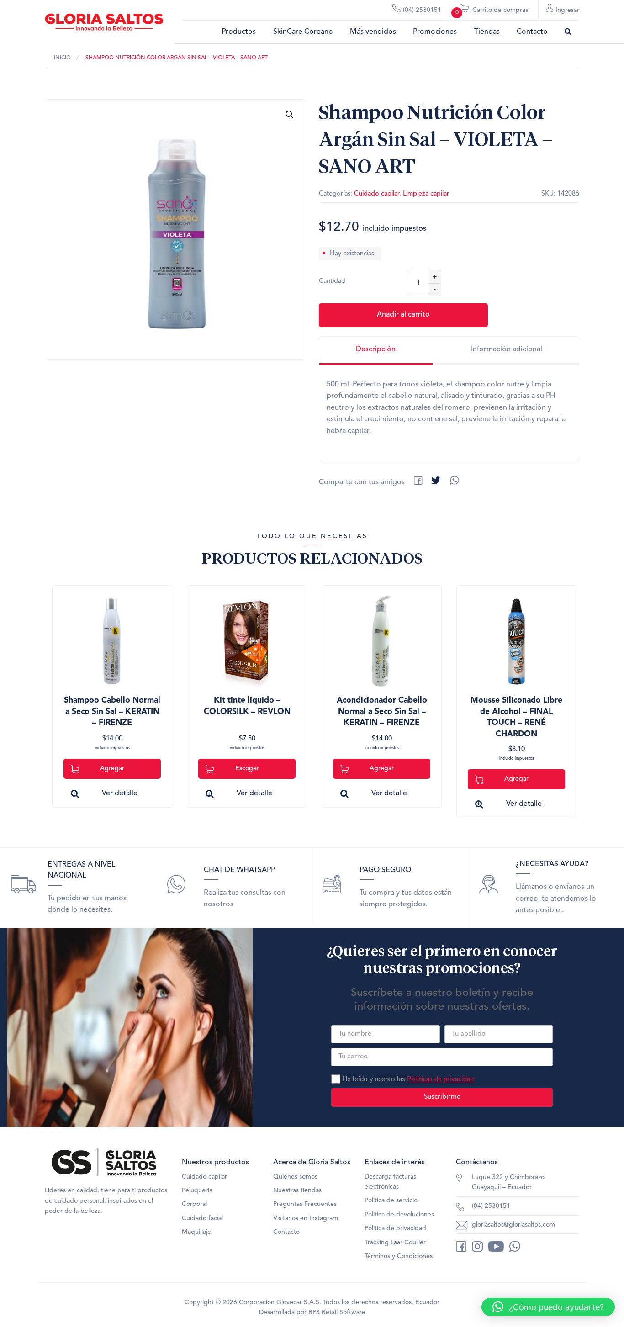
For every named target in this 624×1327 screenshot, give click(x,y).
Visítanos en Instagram (305, 1218)
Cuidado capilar (376, 193)
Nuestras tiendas (297, 1190)
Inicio (62, 58)
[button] (289, 114)
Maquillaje (196, 1232)
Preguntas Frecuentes (305, 1204)
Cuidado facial (202, 1218)
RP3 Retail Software (336, 1312)
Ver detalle (119, 793)
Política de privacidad (395, 1228)
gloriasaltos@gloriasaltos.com (513, 1224)
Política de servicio (391, 1200)
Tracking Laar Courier (395, 1242)
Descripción (376, 349)
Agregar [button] (112, 768)
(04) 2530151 (421, 10)
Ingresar (566, 10)
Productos (239, 32)
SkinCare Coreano (303, 32)
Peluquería (197, 1190)
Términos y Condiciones (399, 1256)
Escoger (247, 768)
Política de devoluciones (399, 1214)
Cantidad (332, 281)
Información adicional (506, 349)
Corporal (194, 1204)
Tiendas (487, 32)
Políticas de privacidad (440, 1079)
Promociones (435, 32)
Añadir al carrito (403, 314)
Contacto (532, 32)
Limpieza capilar (426, 193)
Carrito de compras (491, 11)
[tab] (376, 351)
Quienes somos (295, 1177)
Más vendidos (373, 32)
